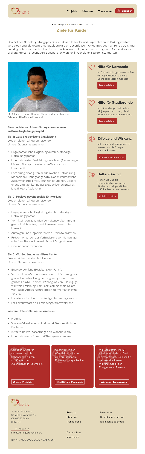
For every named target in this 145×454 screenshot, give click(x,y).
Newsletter (106, 412)
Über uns (71, 417)
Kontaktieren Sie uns (112, 417)
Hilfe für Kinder (86, 24)
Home (54, 24)
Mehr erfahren (107, 85)
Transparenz (73, 421)
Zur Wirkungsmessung (111, 157)
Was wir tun (73, 24)
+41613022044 (20, 429)
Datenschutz (73, 432)
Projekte (62, 24)
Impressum (72, 437)
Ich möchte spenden (112, 421)
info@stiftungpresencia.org (26, 432)
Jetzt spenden (107, 196)
